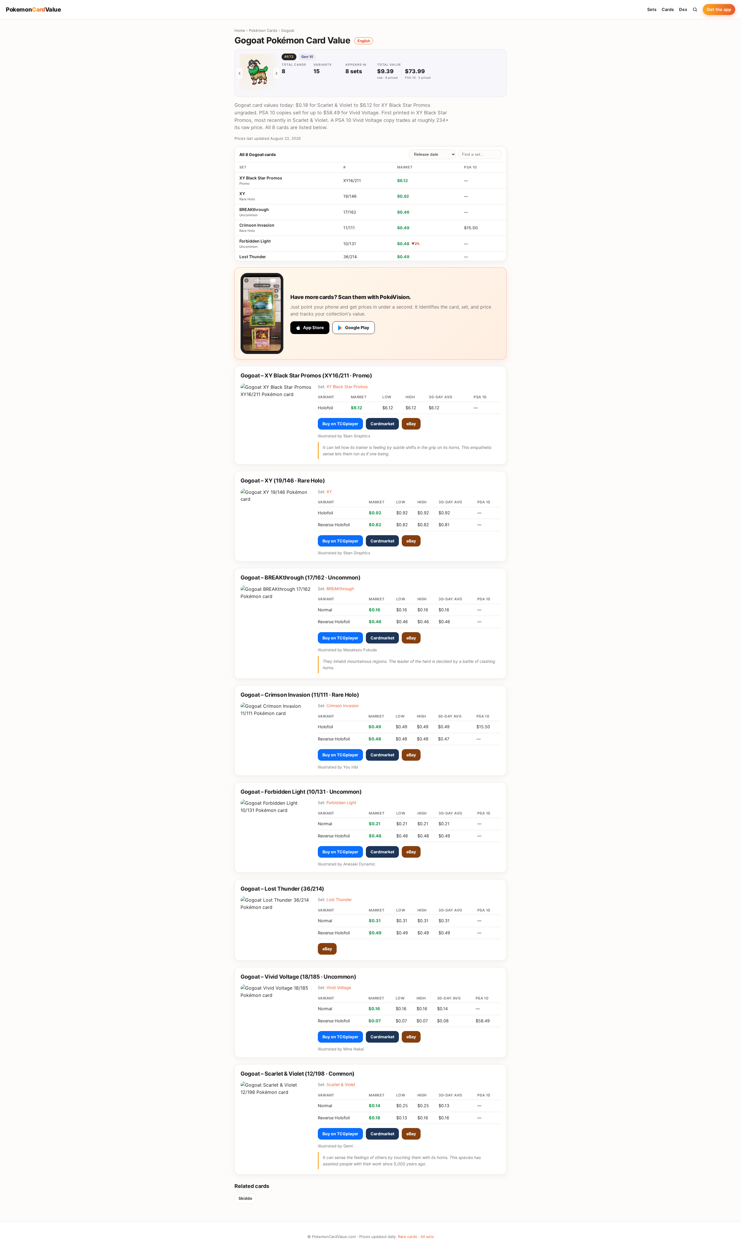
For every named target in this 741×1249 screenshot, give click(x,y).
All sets (427, 1236)
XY (242, 193)
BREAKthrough (254, 209)
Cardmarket (382, 423)
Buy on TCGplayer (340, 423)
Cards (668, 9)
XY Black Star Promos (260, 177)
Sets (651, 9)
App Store (313, 327)
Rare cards (407, 1236)
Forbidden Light (255, 241)
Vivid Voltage (339, 987)
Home (239, 30)
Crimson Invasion (256, 225)
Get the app (719, 9)
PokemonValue (33, 9)
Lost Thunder (252, 256)
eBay (411, 423)
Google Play (357, 327)
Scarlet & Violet (341, 1084)
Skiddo (245, 1198)
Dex (683, 9)
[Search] (695, 9)
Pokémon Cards (263, 30)
